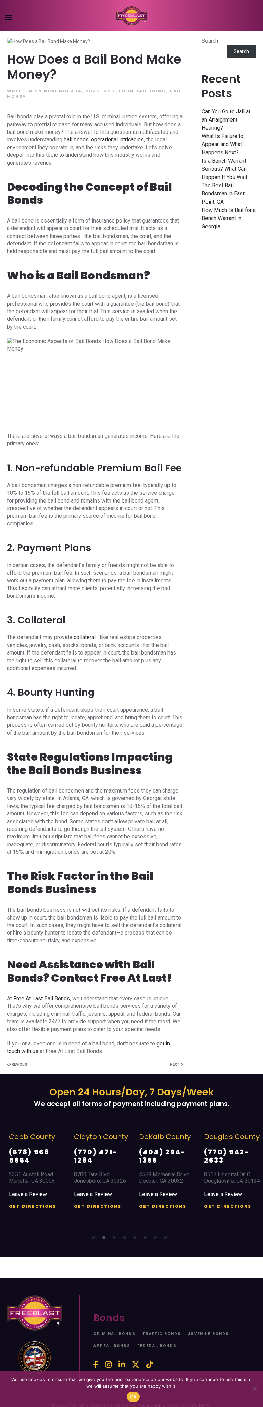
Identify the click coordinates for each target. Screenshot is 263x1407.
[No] (254, 1388)
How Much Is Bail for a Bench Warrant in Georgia (229, 218)
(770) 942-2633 (226, 1156)
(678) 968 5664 (29, 1156)
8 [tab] (167, 1239)
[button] (8, 18)
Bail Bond (150, 91)
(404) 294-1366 (162, 1156)
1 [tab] (95, 1239)
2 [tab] (105, 1239)
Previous (18, 1064)
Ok (133, 1396)
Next (175, 1064)
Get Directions (32, 1206)
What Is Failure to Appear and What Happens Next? (222, 144)
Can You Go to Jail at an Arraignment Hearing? (226, 119)
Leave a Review (28, 1194)
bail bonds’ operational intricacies (104, 139)
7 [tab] (157, 1239)
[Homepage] (131, 15)
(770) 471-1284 (95, 1156)
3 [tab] (116, 1239)
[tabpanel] (34, 1174)
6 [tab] (146, 1239)
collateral (84, 637)
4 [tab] (126, 1239)
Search (210, 41)
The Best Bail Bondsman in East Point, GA (223, 193)
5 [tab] (136, 1239)
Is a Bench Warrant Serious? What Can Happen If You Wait (224, 168)
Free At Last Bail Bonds (41, 998)
